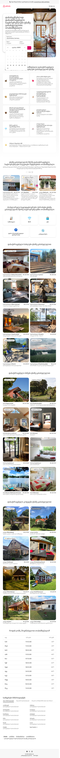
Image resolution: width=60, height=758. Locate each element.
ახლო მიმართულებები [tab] (8, 700)
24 (7, 65)
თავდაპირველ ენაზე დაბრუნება (41, 2)
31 (7, 68)
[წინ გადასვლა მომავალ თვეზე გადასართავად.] (24, 47)
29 (22, 65)
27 (16, 65)
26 (13, 65)
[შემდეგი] (32, 172)
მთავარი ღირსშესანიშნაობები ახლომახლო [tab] (42, 700)
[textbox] (12, 43)
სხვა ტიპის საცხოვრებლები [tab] (22, 700)
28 (19, 65)
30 (25, 65)
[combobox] (18, 38)
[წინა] (27, 172)
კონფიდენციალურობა (26, 755)
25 (10, 65)
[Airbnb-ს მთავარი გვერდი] (6, 6)
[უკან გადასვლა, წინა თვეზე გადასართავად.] (7, 47)
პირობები (35, 755)
